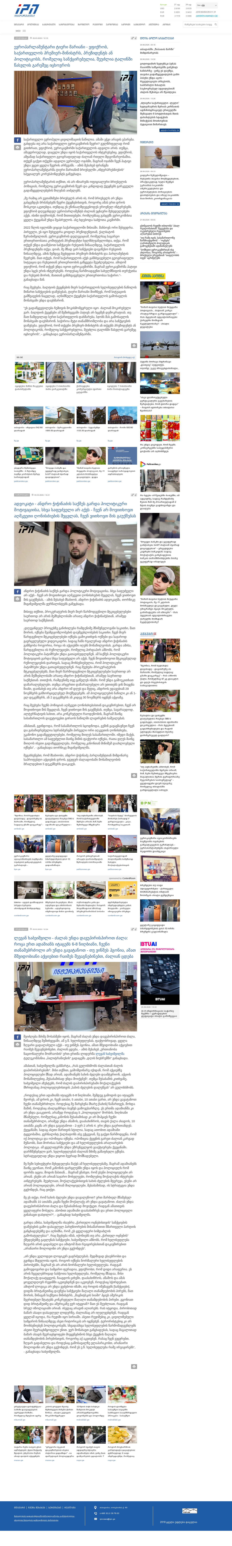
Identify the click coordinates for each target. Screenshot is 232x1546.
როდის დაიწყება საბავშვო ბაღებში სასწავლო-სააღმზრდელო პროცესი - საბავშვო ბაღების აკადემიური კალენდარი (122, 1414)
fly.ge (16, 441)
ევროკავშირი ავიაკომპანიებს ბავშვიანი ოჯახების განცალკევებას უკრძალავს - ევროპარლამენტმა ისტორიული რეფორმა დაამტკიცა (28, 865)
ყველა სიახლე (168, 130)
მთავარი (19, 24)
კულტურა (154, 24)
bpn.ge (163, 5)
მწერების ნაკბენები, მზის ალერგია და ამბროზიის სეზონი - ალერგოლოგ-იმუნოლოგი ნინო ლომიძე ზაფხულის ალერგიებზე (59, 908)
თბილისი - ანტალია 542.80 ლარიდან (28, 429)
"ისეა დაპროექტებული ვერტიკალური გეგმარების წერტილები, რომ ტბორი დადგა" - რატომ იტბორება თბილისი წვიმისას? (159, 404)
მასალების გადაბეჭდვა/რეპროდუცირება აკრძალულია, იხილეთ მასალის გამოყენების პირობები (44, 1518)
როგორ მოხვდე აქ (124, 357)
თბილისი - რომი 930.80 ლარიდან (120, 429)
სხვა (18, 30)
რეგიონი (98, 24)
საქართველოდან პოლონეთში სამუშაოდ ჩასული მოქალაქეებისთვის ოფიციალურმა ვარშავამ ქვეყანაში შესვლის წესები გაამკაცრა (122, 865)
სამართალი (49, 24)
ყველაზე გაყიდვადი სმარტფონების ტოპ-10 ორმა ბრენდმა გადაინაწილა (57, 860)
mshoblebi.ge (83, 1420)
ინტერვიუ (146, 142)
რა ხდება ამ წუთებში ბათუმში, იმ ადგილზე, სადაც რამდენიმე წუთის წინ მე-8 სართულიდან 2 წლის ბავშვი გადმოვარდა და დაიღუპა (160, 502)
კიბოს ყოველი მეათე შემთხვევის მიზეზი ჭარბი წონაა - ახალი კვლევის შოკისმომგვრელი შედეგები (59, 1412)
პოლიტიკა (33, 24)
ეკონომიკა (112, 24)
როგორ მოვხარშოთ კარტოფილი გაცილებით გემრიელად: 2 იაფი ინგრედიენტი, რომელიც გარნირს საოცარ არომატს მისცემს (121, 1454)
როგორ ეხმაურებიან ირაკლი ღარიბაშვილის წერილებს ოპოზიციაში (90, 859)
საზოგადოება (66, 24)
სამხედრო (139, 24)
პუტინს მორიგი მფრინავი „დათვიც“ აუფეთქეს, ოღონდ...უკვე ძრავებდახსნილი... (159, 365)
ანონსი (166, 24)
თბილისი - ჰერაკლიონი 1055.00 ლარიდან (58, 429)
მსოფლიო (83, 24)
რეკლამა (70, 1508)
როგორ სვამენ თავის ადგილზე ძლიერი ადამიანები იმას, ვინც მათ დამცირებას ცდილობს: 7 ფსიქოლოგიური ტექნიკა (91, 1453)
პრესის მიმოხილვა (153, 213)
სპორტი (125, 24)
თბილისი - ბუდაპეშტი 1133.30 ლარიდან (88, 429)
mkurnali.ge (19, 1420)
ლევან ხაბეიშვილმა (110, 1053)
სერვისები (54, 1508)
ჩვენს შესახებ (36, 1508)
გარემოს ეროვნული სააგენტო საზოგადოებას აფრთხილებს (121, 471)
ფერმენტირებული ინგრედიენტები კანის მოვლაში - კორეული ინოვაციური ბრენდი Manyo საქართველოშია (120, 908)
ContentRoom (128, 878)
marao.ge (18, 1460)
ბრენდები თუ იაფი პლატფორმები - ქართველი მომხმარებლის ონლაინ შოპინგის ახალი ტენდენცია (157, 890)
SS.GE (20, 357)
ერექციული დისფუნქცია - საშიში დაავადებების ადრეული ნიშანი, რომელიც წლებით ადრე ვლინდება (28, 1412)
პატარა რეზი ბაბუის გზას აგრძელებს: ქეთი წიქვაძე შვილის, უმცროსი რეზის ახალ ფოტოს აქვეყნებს (28, 1451)
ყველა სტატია (169, 204)
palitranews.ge (83, 869)
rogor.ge (80, 1460)
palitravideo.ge (21, 481)
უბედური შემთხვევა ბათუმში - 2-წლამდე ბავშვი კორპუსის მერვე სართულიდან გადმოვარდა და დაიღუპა (28, 474)
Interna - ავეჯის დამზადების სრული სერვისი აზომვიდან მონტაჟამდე (28, 905)
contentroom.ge (21, 915)
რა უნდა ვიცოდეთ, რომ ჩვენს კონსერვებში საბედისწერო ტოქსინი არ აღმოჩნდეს (158, 448)
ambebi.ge (19, 829)
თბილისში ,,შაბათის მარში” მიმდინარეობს (157, 51)
